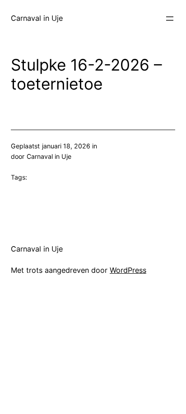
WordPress (128, 270)
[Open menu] (169, 18)
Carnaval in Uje (37, 18)
